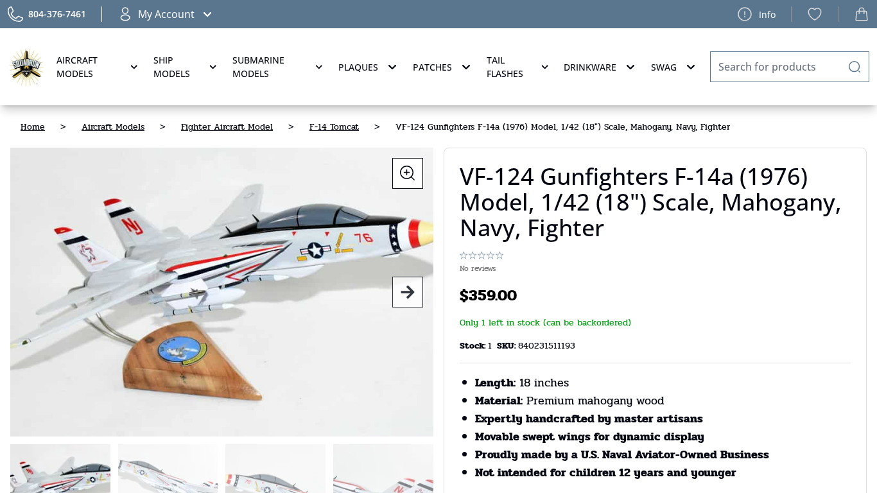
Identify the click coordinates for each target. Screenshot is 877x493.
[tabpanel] (221, 292)
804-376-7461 (57, 14)
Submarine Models (258, 67)
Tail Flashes (505, 67)
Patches (432, 67)
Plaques (358, 67)
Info (767, 14)
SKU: (507, 345)
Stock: (474, 345)
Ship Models (171, 67)
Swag (664, 67)
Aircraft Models (77, 67)
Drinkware (590, 67)
